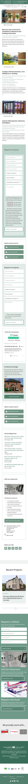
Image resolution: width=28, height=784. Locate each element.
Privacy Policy (17, 314)
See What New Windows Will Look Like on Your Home (13, 465)
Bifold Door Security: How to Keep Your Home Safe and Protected (14, 437)
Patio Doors (5, 37)
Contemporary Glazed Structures (17, 125)
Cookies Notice (11, 776)
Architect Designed (6, 76)
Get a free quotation (13, 252)
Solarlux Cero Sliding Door (8, 84)
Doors (3, 35)
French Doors (9, 35)
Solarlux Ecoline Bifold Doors (9, 86)
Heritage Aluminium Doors (19, 35)
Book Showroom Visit (7, 678)
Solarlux (15, 82)
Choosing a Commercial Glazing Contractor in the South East (13, 443)
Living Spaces (5, 81)
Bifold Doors (20, 79)
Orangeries (12, 81)
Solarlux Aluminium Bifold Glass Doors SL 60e (13, 130)
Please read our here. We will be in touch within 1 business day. (13, 316)
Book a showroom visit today (13, 520)
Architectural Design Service (19, 76)
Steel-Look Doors (13, 37)
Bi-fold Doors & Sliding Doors (9, 79)
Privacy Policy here (13, 624)
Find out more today (14, 396)
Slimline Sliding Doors (7, 82)
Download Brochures (7, 709)
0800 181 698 (10, 535)
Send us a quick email (13, 257)
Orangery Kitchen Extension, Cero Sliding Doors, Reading (13, 72)
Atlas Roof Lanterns (8, 77)
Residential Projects (14, 126)
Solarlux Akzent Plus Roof (8, 128)
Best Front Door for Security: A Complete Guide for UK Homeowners (13, 458)
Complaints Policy (19, 776)
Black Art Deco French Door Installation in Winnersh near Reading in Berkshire (11, 31)
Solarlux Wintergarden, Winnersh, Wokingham (13, 122)
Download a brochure (13, 247)
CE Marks (4, 776)
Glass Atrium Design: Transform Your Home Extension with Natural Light (13, 450)
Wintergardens (5, 131)
